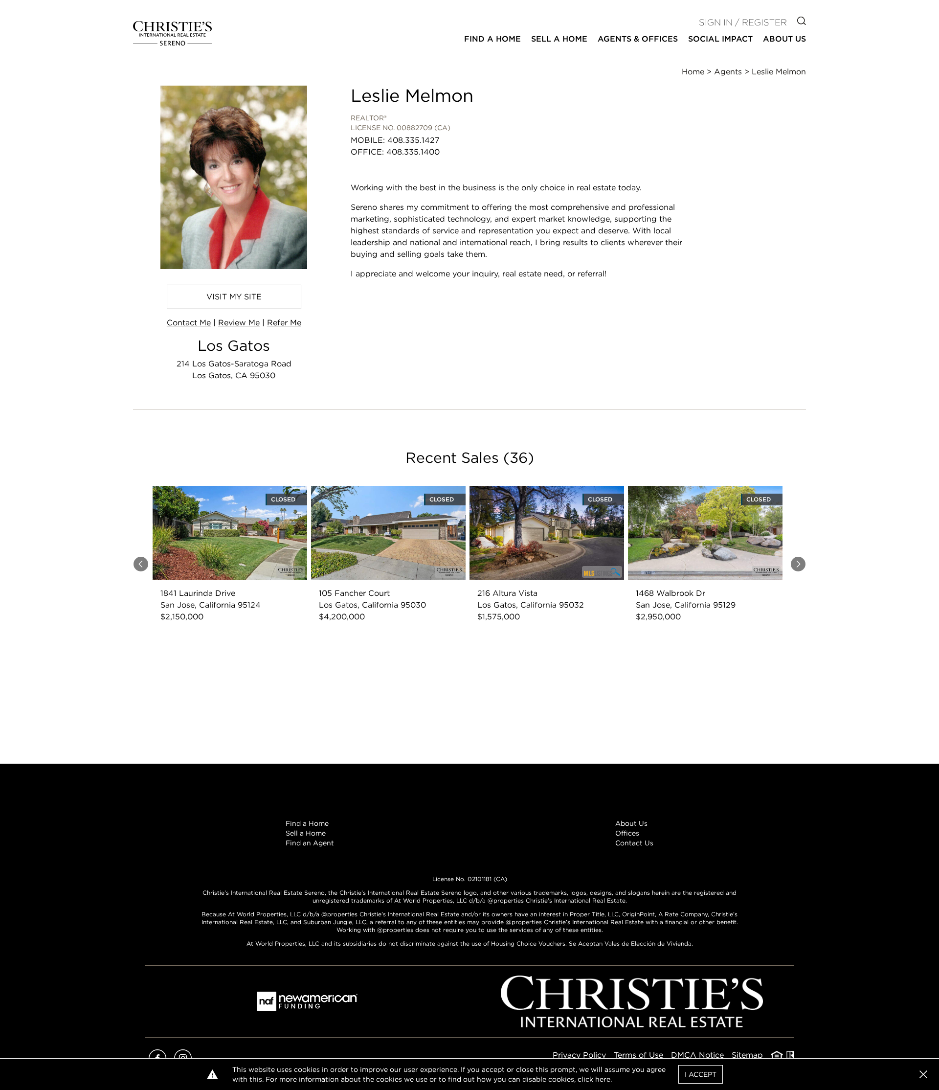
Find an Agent (310, 843)
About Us (631, 823)
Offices (627, 833)
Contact (189, 322)
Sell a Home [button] (559, 39)
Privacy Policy (579, 1055)
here (602, 1079)
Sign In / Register (743, 22)
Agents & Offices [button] (638, 39)
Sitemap (747, 1055)
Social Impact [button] (720, 39)
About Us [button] (784, 39)
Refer (284, 322)
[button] (923, 1074)
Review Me (239, 322)
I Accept (700, 1074)
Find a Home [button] (492, 39)
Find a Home (307, 823)
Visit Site (234, 296)
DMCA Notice (697, 1055)
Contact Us (634, 843)
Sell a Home (306, 833)
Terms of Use (638, 1055)
